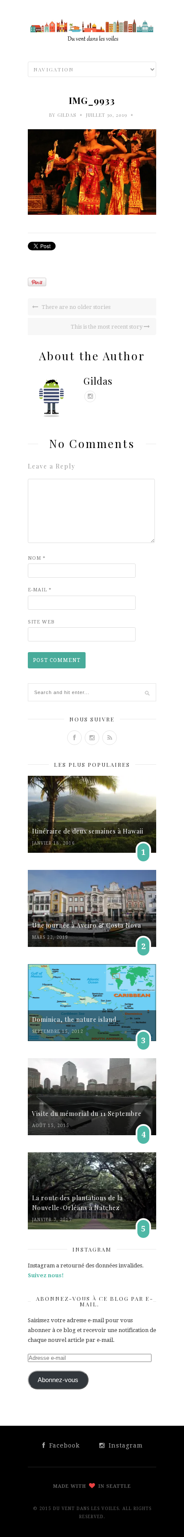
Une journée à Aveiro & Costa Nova (86, 925)
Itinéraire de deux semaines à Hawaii (87, 831)
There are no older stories (75, 307)
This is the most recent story (107, 326)
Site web (41, 622)
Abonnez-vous (58, 1380)
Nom (37, 558)
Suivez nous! (46, 1275)
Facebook (63, 1445)
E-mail (40, 590)
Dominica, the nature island (74, 1019)
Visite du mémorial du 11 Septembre (87, 1114)
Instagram (125, 1445)
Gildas (66, 115)
